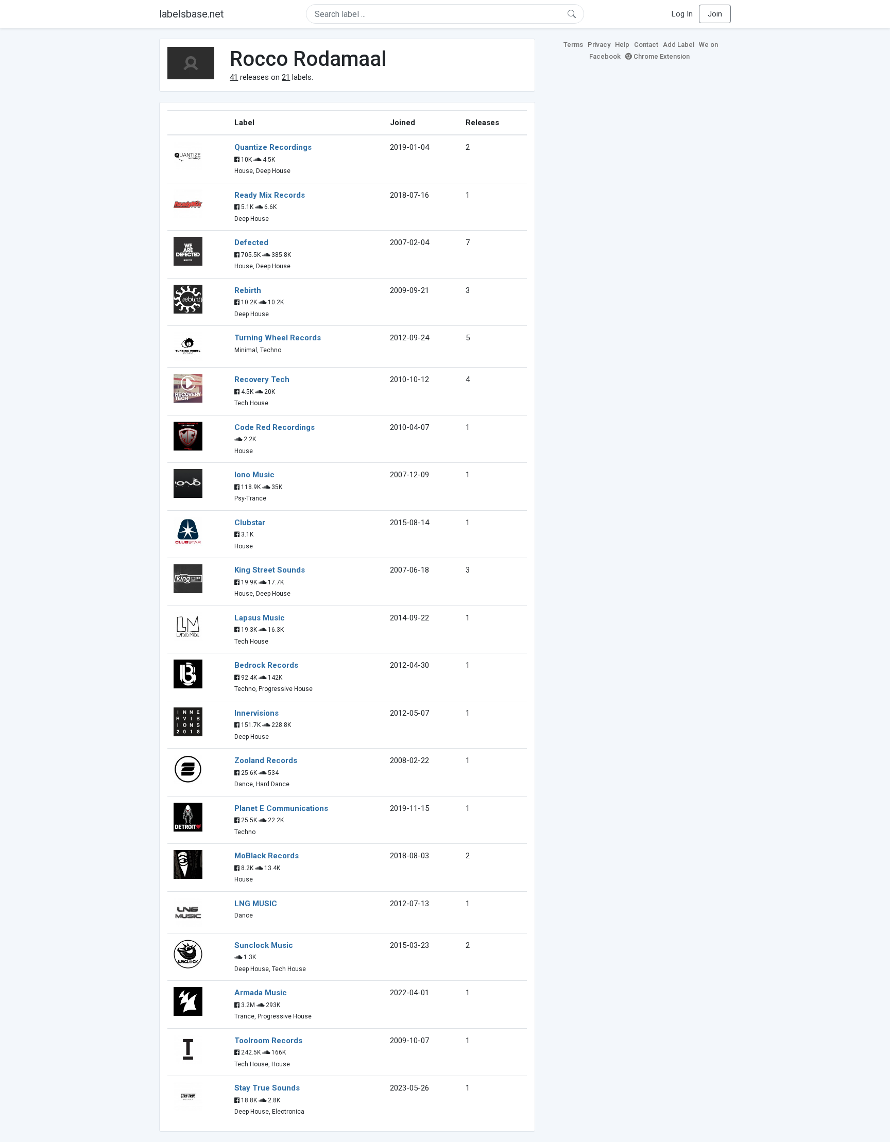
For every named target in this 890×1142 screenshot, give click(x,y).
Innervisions (256, 713)
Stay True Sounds (267, 1088)
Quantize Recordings (273, 147)
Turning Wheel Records (277, 337)
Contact (646, 44)
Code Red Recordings (274, 427)
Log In (682, 14)
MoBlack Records (266, 855)
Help (622, 44)
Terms (573, 44)
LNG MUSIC (255, 903)
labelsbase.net (191, 14)
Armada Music (260, 992)
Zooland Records (265, 760)
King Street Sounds (269, 570)
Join (715, 14)
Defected (251, 242)
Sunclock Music (263, 945)
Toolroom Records (268, 1040)
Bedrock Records (266, 665)
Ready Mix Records (269, 195)
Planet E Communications (281, 808)
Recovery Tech (261, 379)
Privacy (599, 44)
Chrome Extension (661, 56)
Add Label (678, 44)
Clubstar (249, 522)
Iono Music (254, 474)
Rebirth (247, 290)
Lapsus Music (259, 617)
